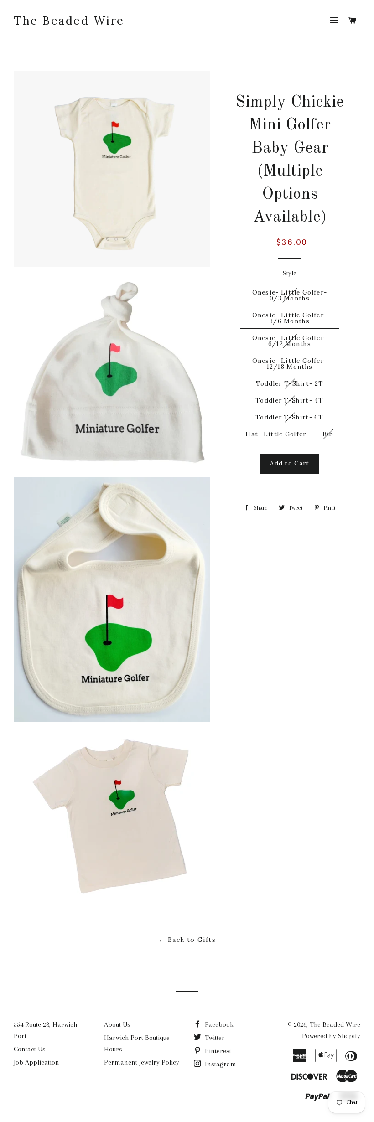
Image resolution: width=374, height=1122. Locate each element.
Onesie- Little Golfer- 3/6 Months (289, 318)
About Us (117, 1024)
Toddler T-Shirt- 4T (289, 400)
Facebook (218, 1024)
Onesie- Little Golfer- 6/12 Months (289, 341)
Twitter (214, 1038)
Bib (328, 434)
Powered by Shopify (331, 1036)
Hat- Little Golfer (275, 434)
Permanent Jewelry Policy (141, 1062)
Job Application (36, 1062)
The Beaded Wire (69, 20)
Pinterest (217, 1051)
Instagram (219, 1064)
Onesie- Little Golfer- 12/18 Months (289, 364)
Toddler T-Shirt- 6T (289, 417)
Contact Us (30, 1049)
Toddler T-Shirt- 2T (290, 384)
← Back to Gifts (187, 940)
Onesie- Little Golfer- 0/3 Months (289, 295)
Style (289, 273)
